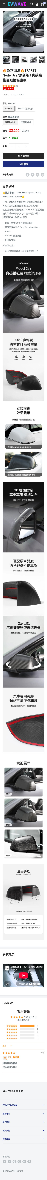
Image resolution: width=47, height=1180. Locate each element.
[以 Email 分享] (42, 175)
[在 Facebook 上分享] (28, 175)
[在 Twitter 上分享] (37, 175)
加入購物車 (23, 156)
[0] (42, 4)
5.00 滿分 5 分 (30, 1017)
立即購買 (23, 164)
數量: (5, 146)
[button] (9, 86)
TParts (6, 94)
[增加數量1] (26, 146)
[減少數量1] (12, 146)
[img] (9, 1053)
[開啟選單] (4, 4)
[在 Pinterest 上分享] (32, 175)
